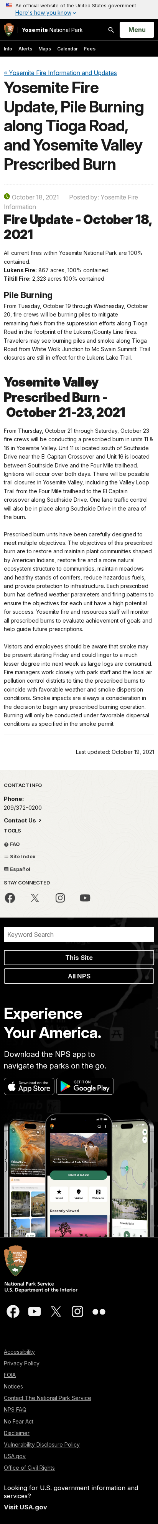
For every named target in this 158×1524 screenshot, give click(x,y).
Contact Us (21, 820)
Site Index (22, 856)
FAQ (14, 844)
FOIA (10, 1375)
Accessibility (19, 1351)
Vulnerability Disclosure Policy (42, 1444)
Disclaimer (17, 1433)
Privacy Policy (22, 1363)
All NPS (79, 976)
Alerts (25, 49)
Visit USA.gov (25, 1507)
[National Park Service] (9, 29)
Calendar (67, 49)
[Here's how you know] (79, 9)
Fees (89, 49)
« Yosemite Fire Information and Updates (60, 73)
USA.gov (15, 1456)
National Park (52, 30)
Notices (13, 1386)
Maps (44, 49)
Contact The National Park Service (47, 1398)
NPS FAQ (15, 1409)
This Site (79, 957)
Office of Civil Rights (29, 1467)
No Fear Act (18, 1421)
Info (8, 49)
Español (19, 869)
